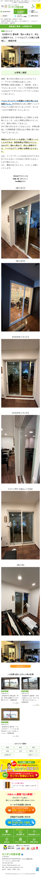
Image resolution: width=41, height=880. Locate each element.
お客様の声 (7, 755)
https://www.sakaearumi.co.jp (14, 867)
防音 (20, 747)
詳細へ (10, 691)
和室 (33, 747)
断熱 (7, 747)
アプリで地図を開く (27, 859)
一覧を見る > (20, 666)
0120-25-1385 (16, 861)
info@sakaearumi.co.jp (13, 865)
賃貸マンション (33, 755)
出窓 (20, 751)
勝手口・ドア (33, 751)
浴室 (7, 751)
